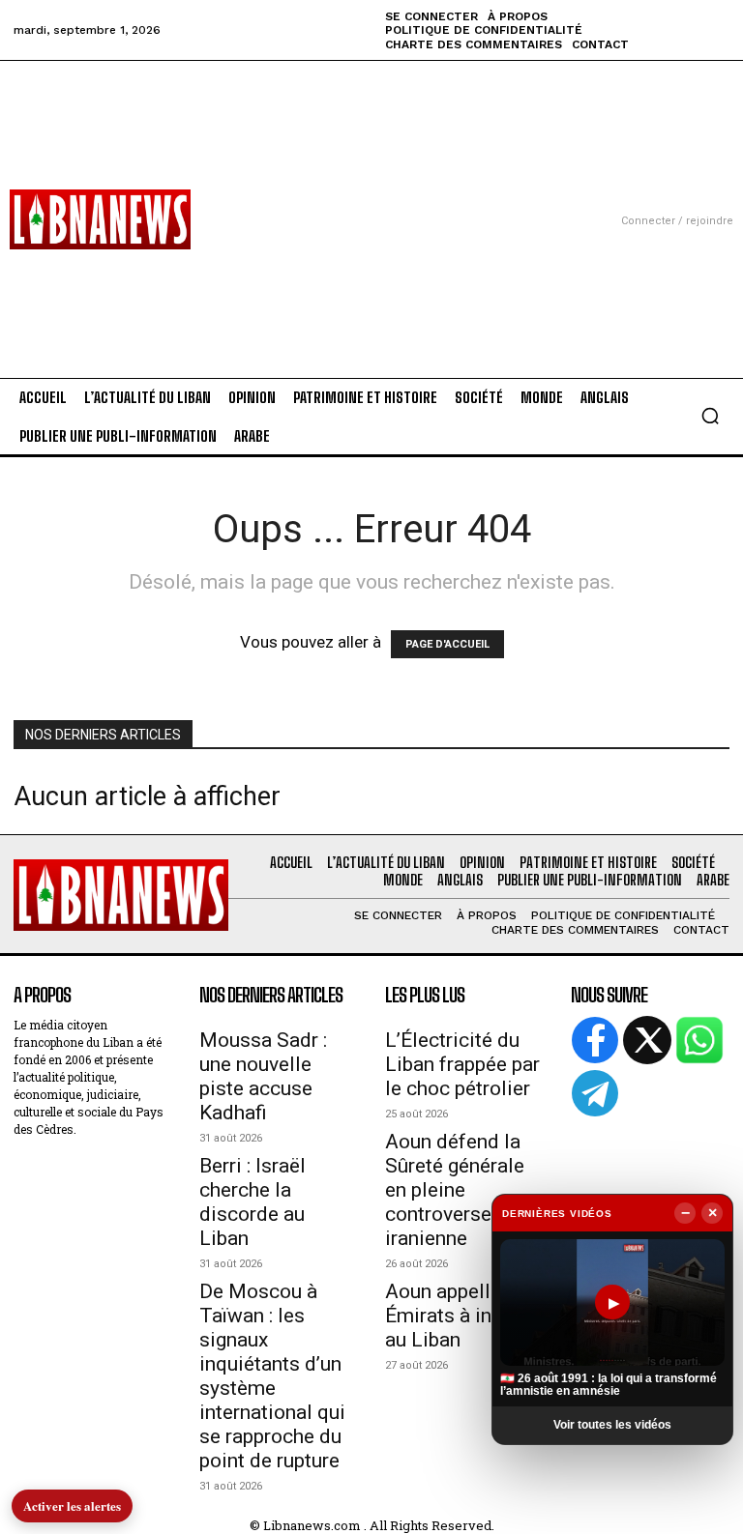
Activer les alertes (72, 1505)
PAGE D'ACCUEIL (447, 644)
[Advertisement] (371, 196)
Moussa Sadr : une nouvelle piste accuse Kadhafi (263, 1076)
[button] (710, 415)
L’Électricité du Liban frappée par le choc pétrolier (462, 1064)
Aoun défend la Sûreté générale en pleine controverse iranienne (454, 1190)
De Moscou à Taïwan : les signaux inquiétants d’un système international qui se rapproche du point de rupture (272, 1376)
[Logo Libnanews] (100, 219)
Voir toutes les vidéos (612, 1425)
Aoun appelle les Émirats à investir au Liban (463, 1315)
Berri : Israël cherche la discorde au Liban (252, 1202)
